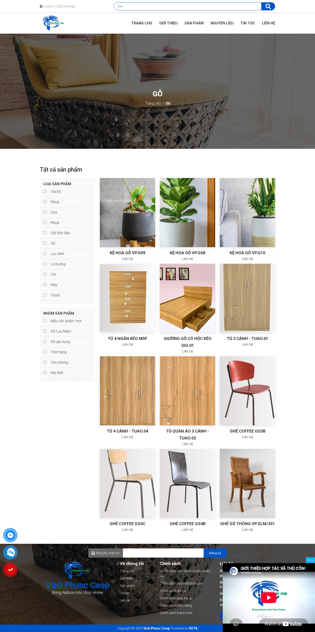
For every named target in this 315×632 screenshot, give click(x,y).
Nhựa (55, 222)
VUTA (193, 628)
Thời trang (59, 352)
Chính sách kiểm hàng (176, 605)
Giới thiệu (168, 23)
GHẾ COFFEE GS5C (128, 523)
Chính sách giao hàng (175, 598)
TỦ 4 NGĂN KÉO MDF (127, 338)
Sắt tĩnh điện (60, 233)
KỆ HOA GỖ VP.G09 (127, 252)
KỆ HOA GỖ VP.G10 (247, 252)
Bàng (55, 202)
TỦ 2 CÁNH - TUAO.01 (247, 338)
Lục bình (57, 254)
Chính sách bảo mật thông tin (181, 583)
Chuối (55, 295)
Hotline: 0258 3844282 (59, 6)
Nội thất (57, 373)
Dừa (54, 212)
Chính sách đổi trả (173, 591)
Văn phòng (59, 362)
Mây (54, 285)
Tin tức (248, 23)
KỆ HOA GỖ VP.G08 (187, 252)
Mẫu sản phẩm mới (66, 321)
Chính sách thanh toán (176, 613)
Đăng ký (215, 553)
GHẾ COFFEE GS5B (247, 431)
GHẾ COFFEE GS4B (187, 523)
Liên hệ (268, 23)
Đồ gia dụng (60, 341)
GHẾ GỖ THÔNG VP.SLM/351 (247, 523)
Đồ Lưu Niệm (61, 331)
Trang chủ (141, 23)
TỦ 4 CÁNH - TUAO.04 (127, 431)
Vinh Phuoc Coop (156, 628)
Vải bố (56, 191)
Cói (53, 274)
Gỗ (168, 103)
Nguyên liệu (222, 23)
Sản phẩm (194, 23)
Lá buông (58, 264)
